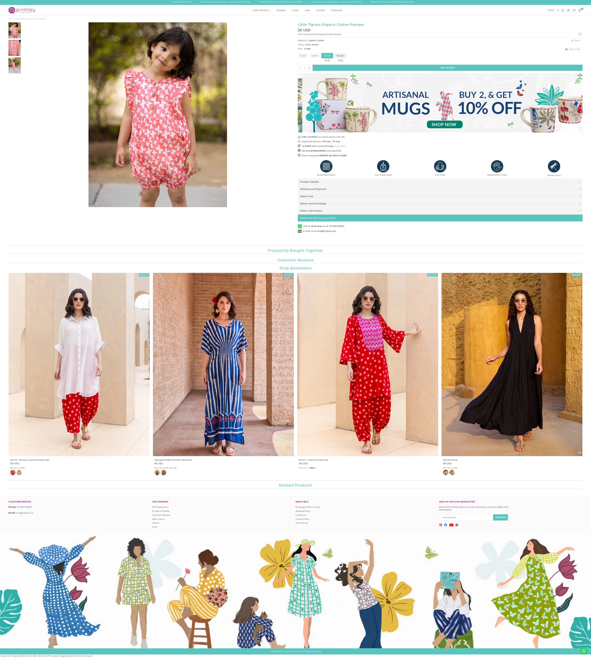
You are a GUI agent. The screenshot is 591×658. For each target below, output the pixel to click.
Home (10, 19)
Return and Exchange (313, 203)
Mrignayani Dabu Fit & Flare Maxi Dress (173, 460)
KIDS (307, 10)
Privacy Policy (302, 519)
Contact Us (301, 515)
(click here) (339, 146)
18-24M (340, 56)
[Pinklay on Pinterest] (456, 525)
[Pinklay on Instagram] (440, 525)
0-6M (303, 56)
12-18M (327, 56)
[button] (580, 10)
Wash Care (306, 196)
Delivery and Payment (313, 189)
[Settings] (568, 10)
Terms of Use (302, 523)
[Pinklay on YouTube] (451, 525)
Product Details (309, 181)
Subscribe (500, 517)
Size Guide (574, 49)
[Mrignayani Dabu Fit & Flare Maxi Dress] (223, 364)
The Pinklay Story (160, 507)
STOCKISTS (336, 10)
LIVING (295, 10)
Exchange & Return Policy (308, 507)
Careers (155, 523)
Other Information (311, 210)
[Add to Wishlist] (146, 453)
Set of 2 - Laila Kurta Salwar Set (313, 460)
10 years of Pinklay (161, 511)
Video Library (158, 519)
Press (154, 527)
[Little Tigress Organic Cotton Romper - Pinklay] (14, 30)
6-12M (315, 56)
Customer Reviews (161, 515)
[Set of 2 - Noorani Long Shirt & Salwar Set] (79, 364)
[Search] (563, 10)
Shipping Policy (303, 511)
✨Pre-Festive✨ (261, 10)
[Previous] (26, 114)
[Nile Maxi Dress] (512, 364)
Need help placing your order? (318, 218)
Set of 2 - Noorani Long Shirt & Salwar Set (29, 460)
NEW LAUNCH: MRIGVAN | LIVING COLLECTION (199, 2)
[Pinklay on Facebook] (445, 525)
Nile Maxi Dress (450, 460)
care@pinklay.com (25, 513)
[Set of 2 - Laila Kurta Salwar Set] (367, 364)
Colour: (308, 44)
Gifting (320, 10)
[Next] (289, 114)
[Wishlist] (574, 10)
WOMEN (281, 10)
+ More (311, 468)
